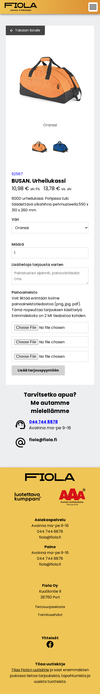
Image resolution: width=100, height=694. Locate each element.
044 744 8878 (43, 422)
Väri (15, 219)
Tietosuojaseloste (50, 607)
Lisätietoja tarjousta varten (37, 264)
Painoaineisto (24, 292)
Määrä (18, 244)
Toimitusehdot (50, 614)
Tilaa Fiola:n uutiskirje (30, 670)
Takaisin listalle (27, 30)
